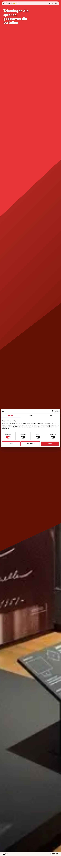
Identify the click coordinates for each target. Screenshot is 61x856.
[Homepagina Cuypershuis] (10, 3)
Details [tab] (30, 415)
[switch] (23, 437)
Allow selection (30, 443)
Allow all (50, 443)
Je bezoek (54, 853)
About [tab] (50, 415)
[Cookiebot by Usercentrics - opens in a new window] (52, 411)
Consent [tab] (10, 415)
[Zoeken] (56, 3)
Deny (11, 443)
